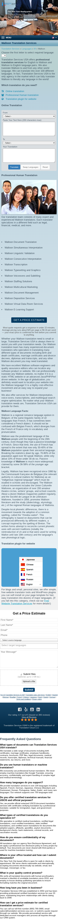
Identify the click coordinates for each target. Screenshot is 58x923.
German (52, 697)
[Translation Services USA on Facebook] (20, 710)
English (48, 695)
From (5, 112)
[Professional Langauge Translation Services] (6, 4)
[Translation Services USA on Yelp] (26, 710)
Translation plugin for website (20, 99)
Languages (27, 49)
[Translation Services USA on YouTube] (32, 710)
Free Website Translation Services (25, 602)
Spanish (55, 695)
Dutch (40, 697)
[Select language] (54, 37)
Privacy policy (37, 699)
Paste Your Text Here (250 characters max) (22, 120)
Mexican (6, 697)
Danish (46, 697)
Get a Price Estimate (29, 320)
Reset (45, 167)
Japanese (33, 697)
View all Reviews (29, 717)
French (19, 697)
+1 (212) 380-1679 (39, 14)
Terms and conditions (23, 699)
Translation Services (10, 49)
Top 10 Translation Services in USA (12, 695)
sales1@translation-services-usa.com (45, 16)
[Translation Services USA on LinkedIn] (38, 710)
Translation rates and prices (35, 695)
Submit (29, 689)
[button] (29, 640)
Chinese (26, 697)
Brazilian (13, 697)
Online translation (14, 91)
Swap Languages (30, 167)
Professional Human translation (22, 95)
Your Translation (10, 147)
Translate (14, 167)
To (4, 139)
